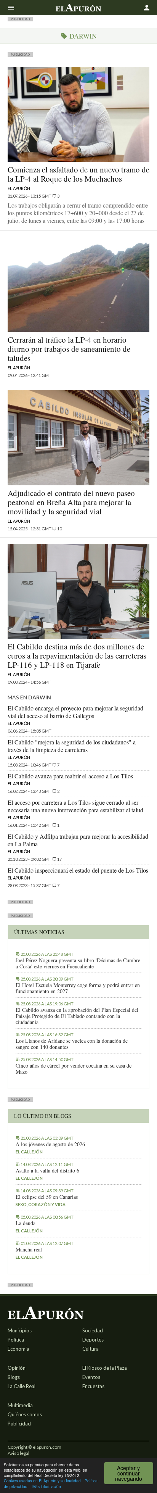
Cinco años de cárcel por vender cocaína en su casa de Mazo (73, 1069)
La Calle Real (21, 1386)
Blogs (14, 1377)
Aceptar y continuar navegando (128, 1473)
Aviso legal (18, 1453)
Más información (46, 1486)
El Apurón (19, 188)
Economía (18, 1349)
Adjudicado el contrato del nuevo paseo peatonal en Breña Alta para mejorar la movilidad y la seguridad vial (71, 502)
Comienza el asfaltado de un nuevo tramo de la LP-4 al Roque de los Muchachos (78, 174)
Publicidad (19, 1424)
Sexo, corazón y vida (41, 1204)
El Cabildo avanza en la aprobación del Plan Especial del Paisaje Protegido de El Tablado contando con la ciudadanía (77, 1016)
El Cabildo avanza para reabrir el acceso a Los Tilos (70, 776)
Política (16, 1340)
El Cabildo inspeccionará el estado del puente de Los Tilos (78, 870)
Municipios (20, 1330)
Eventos (91, 1377)
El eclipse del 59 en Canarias (47, 1197)
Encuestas (93, 1386)
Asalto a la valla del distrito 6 (47, 1171)
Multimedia (20, 1405)
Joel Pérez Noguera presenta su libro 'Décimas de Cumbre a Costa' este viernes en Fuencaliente (78, 963)
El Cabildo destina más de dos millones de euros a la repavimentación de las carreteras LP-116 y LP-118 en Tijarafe (77, 655)
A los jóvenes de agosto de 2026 (50, 1144)
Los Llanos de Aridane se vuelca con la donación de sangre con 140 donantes (72, 1044)
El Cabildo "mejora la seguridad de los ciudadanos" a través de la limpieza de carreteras (72, 746)
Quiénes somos (25, 1414)
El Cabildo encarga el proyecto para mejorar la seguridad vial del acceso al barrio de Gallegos (75, 712)
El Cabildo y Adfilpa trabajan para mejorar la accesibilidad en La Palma (78, 840)
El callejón (29, 1151)
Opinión (17, 1368)
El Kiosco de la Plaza (104, 1368)
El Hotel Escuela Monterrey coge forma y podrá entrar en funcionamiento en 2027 (78, 988)
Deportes (93, 1340)
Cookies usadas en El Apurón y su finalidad (42, 1480)
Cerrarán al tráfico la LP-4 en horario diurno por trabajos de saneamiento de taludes (69, 348)
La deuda (25, 1223)
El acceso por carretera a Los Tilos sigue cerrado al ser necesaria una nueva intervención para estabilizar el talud (75, 806)
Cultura (90, 1349)
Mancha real (29, 1250)
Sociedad (92, 1330)
